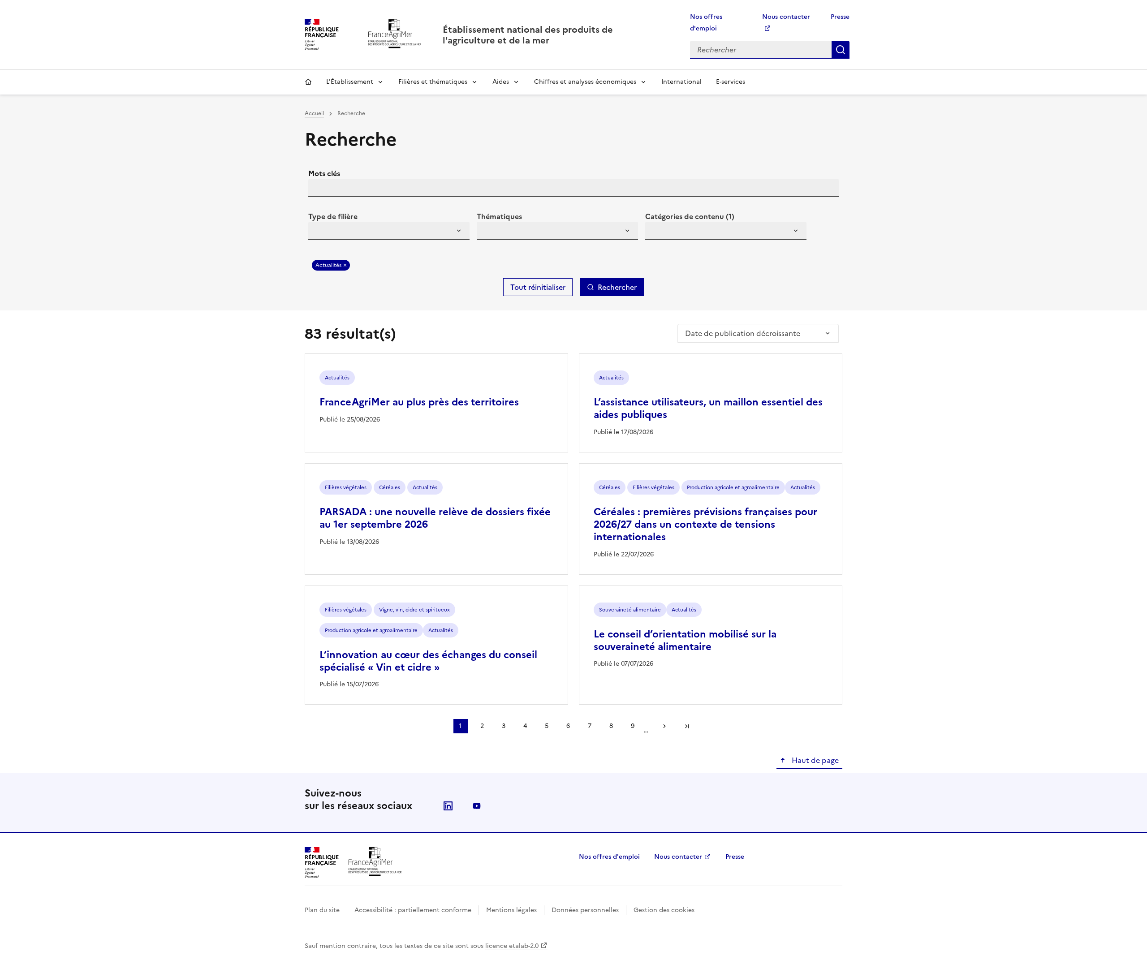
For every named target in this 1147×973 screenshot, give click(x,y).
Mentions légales (511, 910)
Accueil (308, 82)
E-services (730, 81)
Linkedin (448, 806)
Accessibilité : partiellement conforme (412, 910)
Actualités (328, 265)
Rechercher (840, 50)
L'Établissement (349, 81)
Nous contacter (678, 856)
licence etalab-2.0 (512, 946)
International (681, 81)
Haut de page (814, 760)
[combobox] (389, 231)
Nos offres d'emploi (609, 856)
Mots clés (324, 173)
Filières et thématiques (432, 81)
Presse (840, 17)
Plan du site (322, 910)
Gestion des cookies (664, 910)
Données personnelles (585, 910)
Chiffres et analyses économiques (585, 81)
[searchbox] (320, 232)
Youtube (476, 806)
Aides (500, 81)
